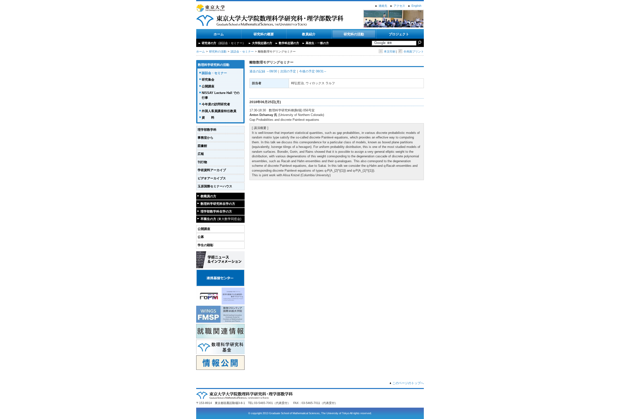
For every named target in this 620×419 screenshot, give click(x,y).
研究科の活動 (354, 34)
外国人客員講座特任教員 (219, 111)
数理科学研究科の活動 (213, 65)
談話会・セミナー (242, 51)
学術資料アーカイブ (212, 170)
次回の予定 (288, 71)
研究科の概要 (264, 34)
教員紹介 (309, 34)
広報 (201, 154)
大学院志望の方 (262, 43)
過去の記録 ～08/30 (263, 71)
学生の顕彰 (205, 245)
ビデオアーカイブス (212, 178)
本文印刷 (389, 51)
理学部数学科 (207, 129)
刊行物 (202, 162)
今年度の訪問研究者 (216, 104)
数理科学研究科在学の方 (218, 204)
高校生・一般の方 (317, 43)
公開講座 (208, 86)
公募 (201, 237)
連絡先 (383, 6)
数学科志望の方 (289, 43)
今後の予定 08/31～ (313, 71)
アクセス (399, 6)
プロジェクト (399, 34)
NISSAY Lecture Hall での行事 (221, 95)
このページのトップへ (408, 383)
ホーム (219, 34)
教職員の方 (208, 196)
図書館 (202, 146)
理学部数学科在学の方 (216, 211)
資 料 (208, 117)
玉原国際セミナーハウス (215, 186)
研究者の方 (223, 43)
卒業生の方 (221, 219)
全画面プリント (413, 51)
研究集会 (208, 79)
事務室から (205, 137)
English (416, 6)
